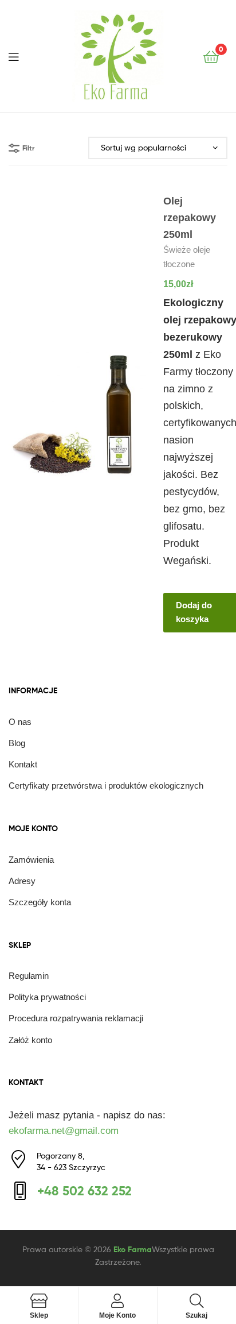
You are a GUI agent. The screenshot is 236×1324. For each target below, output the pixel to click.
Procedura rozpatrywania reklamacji (76, 1018)
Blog (17, 743)
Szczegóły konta (40, 902)
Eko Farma (132, 1249)
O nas (20, 722)
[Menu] (21, 56)
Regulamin (29, 976)
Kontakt (23, 764)
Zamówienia (31, 859)
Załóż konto (30, 1040)
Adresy (22, 881)
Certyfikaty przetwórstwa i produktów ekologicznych (106, 785)
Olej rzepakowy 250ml (189, 217)
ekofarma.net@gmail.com (64, 1130)
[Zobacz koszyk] (211, 56)
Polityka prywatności (47, 997)
